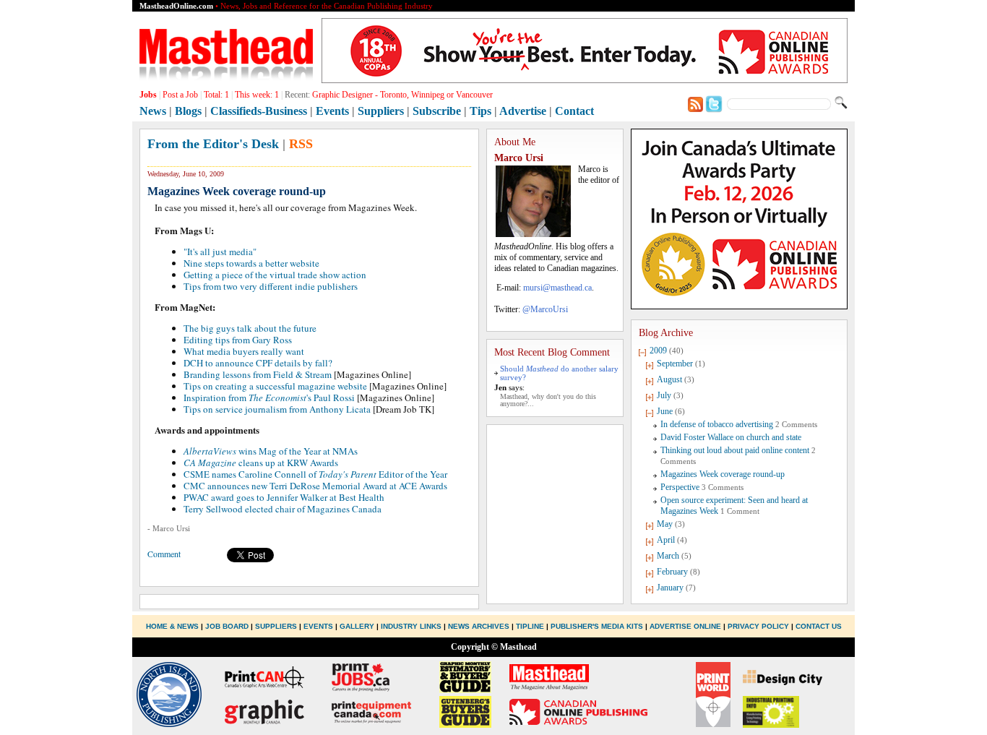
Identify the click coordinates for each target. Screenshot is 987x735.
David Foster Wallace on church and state (730, 437)
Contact (574, 111)
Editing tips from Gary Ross (238, 339)
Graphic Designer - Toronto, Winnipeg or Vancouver (402, 95)
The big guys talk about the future (250, 328)
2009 (658, 350)
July (664, 395)
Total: (216, 95)
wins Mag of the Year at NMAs (271, 450)
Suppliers (381, 111)
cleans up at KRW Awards (261, 462)
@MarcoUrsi (545, 309)
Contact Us (819, 626)
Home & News (173, 626)
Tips (480, 111)
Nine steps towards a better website (251, 263)
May (665, 524)
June (665, 411)
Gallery (357, 626)
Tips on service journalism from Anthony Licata (277, 409)
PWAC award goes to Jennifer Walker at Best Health (284, 497)
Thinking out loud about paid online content (734, 450)
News (152, 111)
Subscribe (437, 111)
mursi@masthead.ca (557, 288)
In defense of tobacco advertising (716, 424)
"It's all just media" (220, 251)
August (669, 379)
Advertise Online (685, 626)
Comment (164, 553)
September (675, 363)
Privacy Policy (758, 626)
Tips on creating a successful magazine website (275, 385)
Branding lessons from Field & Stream (258, 374)
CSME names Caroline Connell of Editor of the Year (315, 474)
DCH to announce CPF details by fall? (258, 362)
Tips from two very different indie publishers (271, 286)
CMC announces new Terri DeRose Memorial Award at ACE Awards (315, 485)
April (666, 540)
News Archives (478, 626)
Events (332, 111)
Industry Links (411, 626)
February (672, 572)
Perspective (679, 487)
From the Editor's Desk (213, 144)
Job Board (227, 626)
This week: (257, 95)
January (670, 588)
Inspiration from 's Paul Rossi (269, 397)
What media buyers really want (244, 351)
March (668, 556)
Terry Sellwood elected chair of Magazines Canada (283, 508)
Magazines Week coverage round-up (722, 474)
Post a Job (180, 95)
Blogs (188, 111)
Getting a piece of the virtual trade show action (275, 274)
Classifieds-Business (258, 111)
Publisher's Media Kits (597, 626)
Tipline (530, 626)
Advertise (522, 111)
